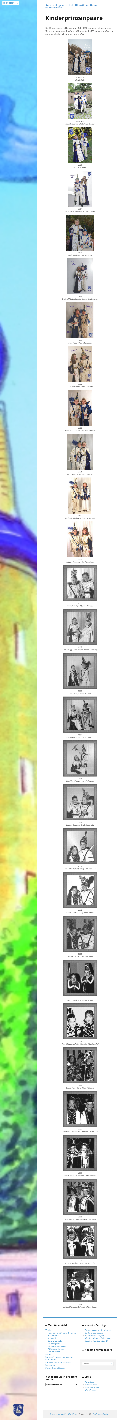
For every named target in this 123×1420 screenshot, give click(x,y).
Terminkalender (55, 1341)
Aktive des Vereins (56, 1349)
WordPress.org (91, 1390)
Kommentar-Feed (92, 1387)
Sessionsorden (54, 1351)
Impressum (50, 1365)
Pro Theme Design (101, 1414)
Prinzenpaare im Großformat (98, 1330)
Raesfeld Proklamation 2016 (97, 1341)
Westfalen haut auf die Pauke (98, 1338)
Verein (48, 1330)
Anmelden (89, 1382)
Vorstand (52, 1338)
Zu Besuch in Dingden (95, 1335)
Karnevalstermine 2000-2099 (58, 1362)
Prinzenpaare (54, 1343)
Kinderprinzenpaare (57, 1346)
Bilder (48, 1354)
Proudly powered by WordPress (63, 1414)
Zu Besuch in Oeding (94, 1333)
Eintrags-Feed (91, 1384)
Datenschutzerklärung (55, 1368)
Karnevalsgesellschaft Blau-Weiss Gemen (72, 5)
